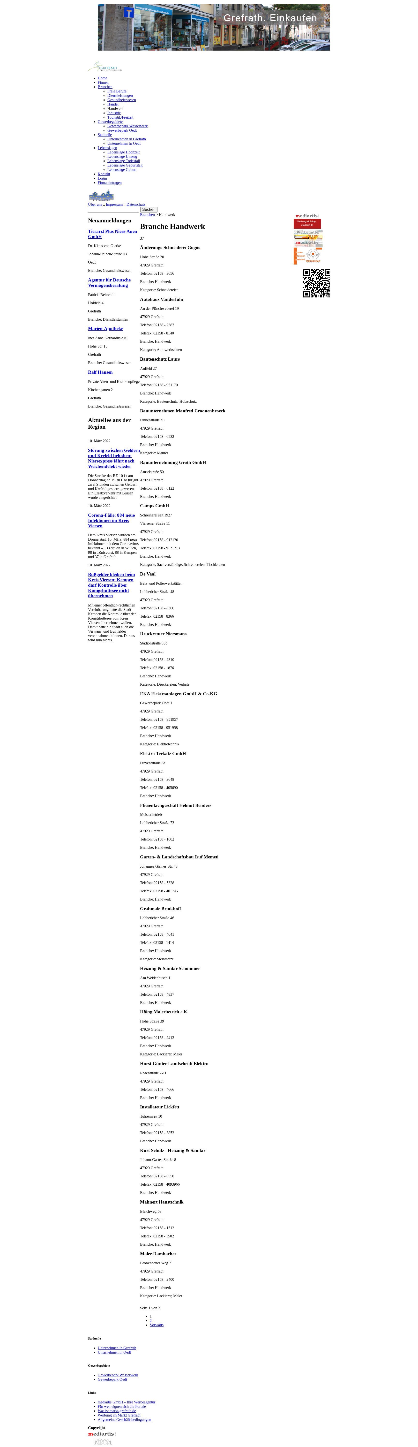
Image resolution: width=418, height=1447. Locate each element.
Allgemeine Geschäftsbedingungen (124, 1419)
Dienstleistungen (120, 95)
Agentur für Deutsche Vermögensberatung (109, 282)
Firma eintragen (110, 183)
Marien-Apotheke (105, 328)
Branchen (105, 87)
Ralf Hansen (100, 372)
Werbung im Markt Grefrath (119, 1415)
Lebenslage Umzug (122, 156)
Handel (113, 104)
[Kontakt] (102, 1445)
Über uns (95, 204)
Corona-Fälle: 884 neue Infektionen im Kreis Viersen (111, 520)
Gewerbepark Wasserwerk (127, 126)
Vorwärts (157, 1325)
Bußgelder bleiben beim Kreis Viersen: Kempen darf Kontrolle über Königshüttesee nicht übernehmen (111, 585)
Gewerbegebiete (110, 122)
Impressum (114, 204)
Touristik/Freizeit (120, 117)
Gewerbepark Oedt (122, 130)
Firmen (103, 82)
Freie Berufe (117, 91)
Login (102, 178)
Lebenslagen (107, 148)
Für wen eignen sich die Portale (122, 1406)
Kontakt (104, 174)
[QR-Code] (317, 296)
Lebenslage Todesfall (123, 161)
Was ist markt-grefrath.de (117, 1411)
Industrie (114, 113)
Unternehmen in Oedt (124, 143)
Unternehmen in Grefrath (126, 139)
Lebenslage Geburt (121, 169)
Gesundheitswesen (121, 100)
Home (102, 78)
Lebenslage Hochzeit (123, 152)
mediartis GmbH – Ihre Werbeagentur (126, 1402)
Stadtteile (105, 135)
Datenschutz (136, 204)
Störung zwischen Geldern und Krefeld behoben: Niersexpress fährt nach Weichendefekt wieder (114, 458)
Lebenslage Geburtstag (124, 165)
